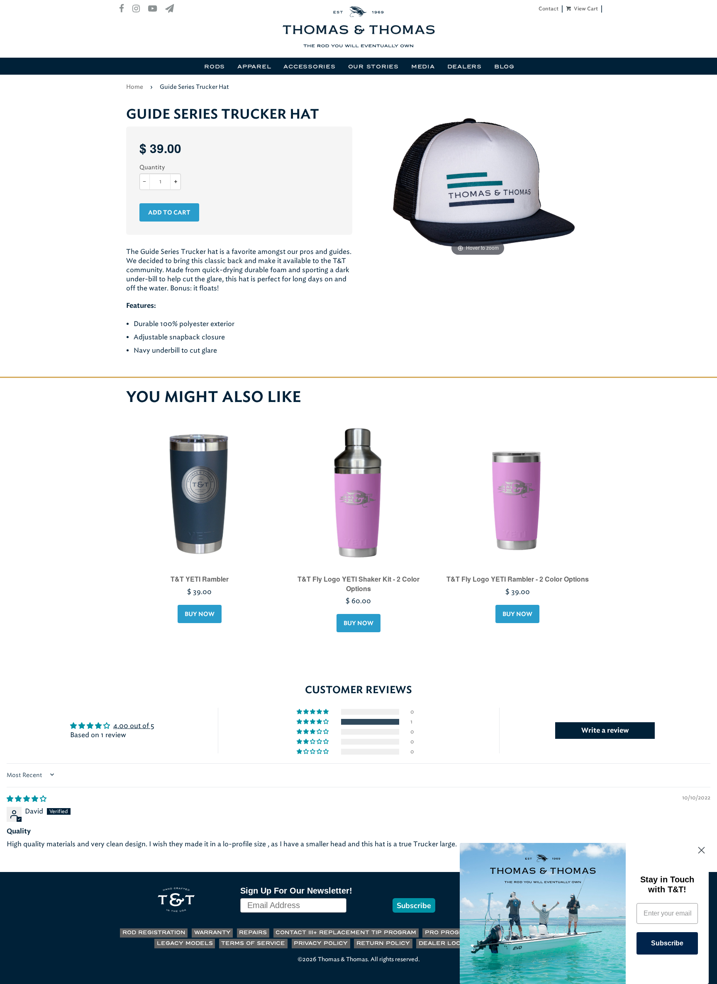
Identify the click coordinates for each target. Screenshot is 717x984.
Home (134, 86)
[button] (313, 722)
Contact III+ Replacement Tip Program (346, 932)
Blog (504, 66)
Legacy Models (185, 943)
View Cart (585, 8)
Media (423, 66)
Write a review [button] (605, 730)
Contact (548, 8)
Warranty (212, 932)
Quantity (152, 167)
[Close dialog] (701, 850)
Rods (214, 66)
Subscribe (414, 906)
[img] (26, 799)
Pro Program (449, 932)
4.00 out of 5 (133, 726)
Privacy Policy (321, 943)
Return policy (383, 943)
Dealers (464, 66)
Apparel (254, 66)
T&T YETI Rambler (200, 579)
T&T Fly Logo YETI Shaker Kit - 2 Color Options (358, 583)
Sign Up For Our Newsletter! (296, 890)
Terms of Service (253, 943)
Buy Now (200, 614)
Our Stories (373, 66)
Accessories (309, 66)
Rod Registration (153, 932)
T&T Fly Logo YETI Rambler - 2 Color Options (517, 579)
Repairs (253, 932)
